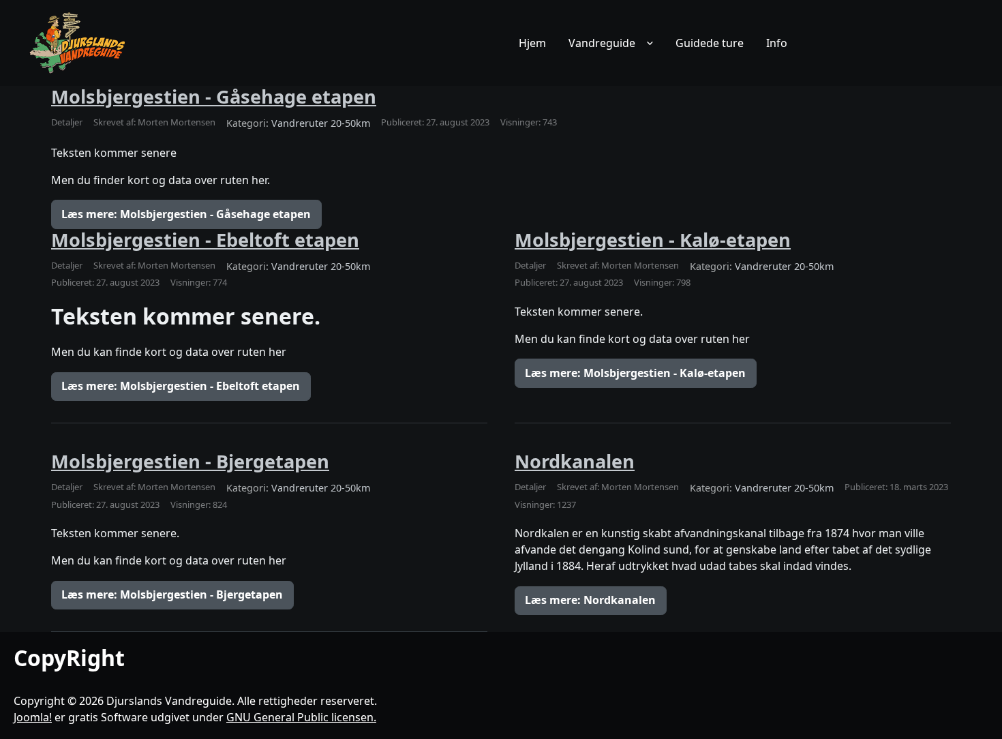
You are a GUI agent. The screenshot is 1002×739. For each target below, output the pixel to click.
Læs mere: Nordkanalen (590, 599)
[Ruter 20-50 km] (78, 43)
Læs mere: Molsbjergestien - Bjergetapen (172, 594)
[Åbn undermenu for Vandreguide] (650, 43)
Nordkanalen (575, 461)
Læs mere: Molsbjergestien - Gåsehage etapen (186, 214)
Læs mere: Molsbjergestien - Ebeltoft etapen (180, 385)
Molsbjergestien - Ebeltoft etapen (205, 239)
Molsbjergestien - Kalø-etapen (653, 239)
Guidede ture (709, 42)
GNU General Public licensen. (301, 717)
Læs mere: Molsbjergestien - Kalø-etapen (635, 372)
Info (776, 42)
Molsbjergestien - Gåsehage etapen (213, 96)
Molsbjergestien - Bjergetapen (190, 461)
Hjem (532, 42)
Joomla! (33, 717)
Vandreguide (601, 42)
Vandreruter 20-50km (320, 123)
